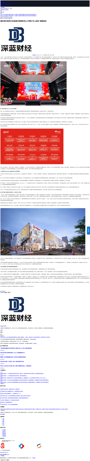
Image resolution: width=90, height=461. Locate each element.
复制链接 (5, 292)
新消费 (11, 14)
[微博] (2, 414)
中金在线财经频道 (52, 409)
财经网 (4, 409)
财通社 (1, 409)
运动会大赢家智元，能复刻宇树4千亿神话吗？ (41, 337)
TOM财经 (62, 409)
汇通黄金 (37, 409)
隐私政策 (4, 433)
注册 (3, 12)
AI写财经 (2, 1)
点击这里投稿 (21, 343)
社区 (5, 9)
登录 (1, 12)
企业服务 (5, 3)
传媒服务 (2, 3)
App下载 (2, 6)
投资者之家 (21, 409)
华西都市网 (8, 409)
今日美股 (66, 409)
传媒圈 (23, 14)
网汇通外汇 (33, 409)
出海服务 (16, 3)
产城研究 (16, 14)
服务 (1, 2)
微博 (2, 292)
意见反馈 (88, 230)
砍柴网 (43, 409)
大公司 (3, 14)
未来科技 (7, 14)
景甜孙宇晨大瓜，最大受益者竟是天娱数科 (8, 337)
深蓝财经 (6, 339)
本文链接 (34, 339)
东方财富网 (25, 409)
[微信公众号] (1, 414)
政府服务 (12, 3)
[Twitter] (3, 414)
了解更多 (33, 457)
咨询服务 (9, 3)
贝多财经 (46, 409)
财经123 (40, 409)
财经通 (5, 4)
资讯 (1, 9)
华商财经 (17, 409)
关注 (1, 330)
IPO (14, 14)
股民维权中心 (34, 14)
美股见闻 (30, 14)
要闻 (3, 420)
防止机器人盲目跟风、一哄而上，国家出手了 (24, 337)
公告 (3, 425)
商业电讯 (26, 14)
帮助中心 (4, 432)
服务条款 (4, 434)
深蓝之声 (2, 4)
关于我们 (4, 429)
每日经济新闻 (12, 409)
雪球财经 (29, 409)
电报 (3, 9)
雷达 (3, 423)
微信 (9, 292)
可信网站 (3, 454)
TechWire (5, 1)
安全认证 (7, 454)
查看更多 (2, 383)
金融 (9, 14)
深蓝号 (7, 9)
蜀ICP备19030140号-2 (4, 452)
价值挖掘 (20, 14)
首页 (1, 14)
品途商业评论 (57, 409)
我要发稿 (6, 6)
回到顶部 (2, 455)
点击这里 (34, 343)
